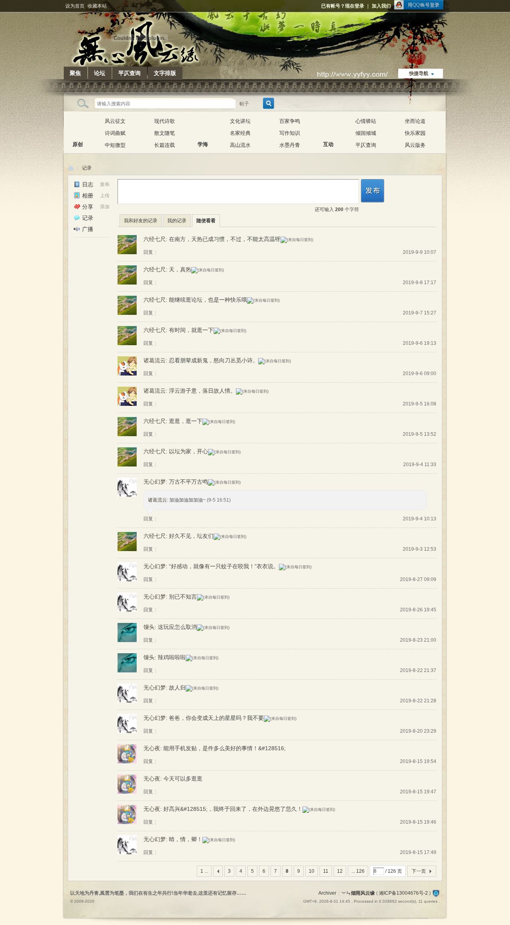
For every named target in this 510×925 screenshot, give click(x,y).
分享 (87, 207)
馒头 (149, 627)
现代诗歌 (164, 121)
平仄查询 (129, 73)
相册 (87, 195)
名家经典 (240, 133)
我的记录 (176, 220)
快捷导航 (418, 73)
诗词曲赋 (115, 133)
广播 (87, 229)
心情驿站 (365, 121)
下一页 (419, 871)
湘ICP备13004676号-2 (403, 893)
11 (325, 871)
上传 (105, 195)
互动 (328, 127)
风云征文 (115, 121)
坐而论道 (415, 121)
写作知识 (289, 133)
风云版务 (415, 145)
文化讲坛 (240, 121)
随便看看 (206, 220)
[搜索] (267, 103)
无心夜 (151, 748)
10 (311, 871)
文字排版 (165, 73)
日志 (87, 184)
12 (340, 871)
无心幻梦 (154, 481)
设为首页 (74, 6)
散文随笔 (164, 133)
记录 (87, 168)
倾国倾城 (365, 133)
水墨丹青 (289, 145)
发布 (105, 184)
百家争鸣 (289, 121)
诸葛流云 (154, 360)
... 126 (358, 871)
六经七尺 (154, 239)
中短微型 (115, 145)
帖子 (244, 104)
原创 (78, 127)
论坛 (99, 73)
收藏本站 (97, 6)
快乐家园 (415, 133)
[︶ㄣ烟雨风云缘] (139, 62)
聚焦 (75, 73)
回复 (148, 252)
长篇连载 (164, 145)
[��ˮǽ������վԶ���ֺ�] (436, 893)
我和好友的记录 (140, 220)
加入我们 (381, 6)
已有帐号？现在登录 (342, 6)
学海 (203, 127)
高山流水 (240, 145)
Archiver (327, 893)
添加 (105, 207)
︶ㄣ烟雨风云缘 (71, 168)
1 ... (204, 871)
